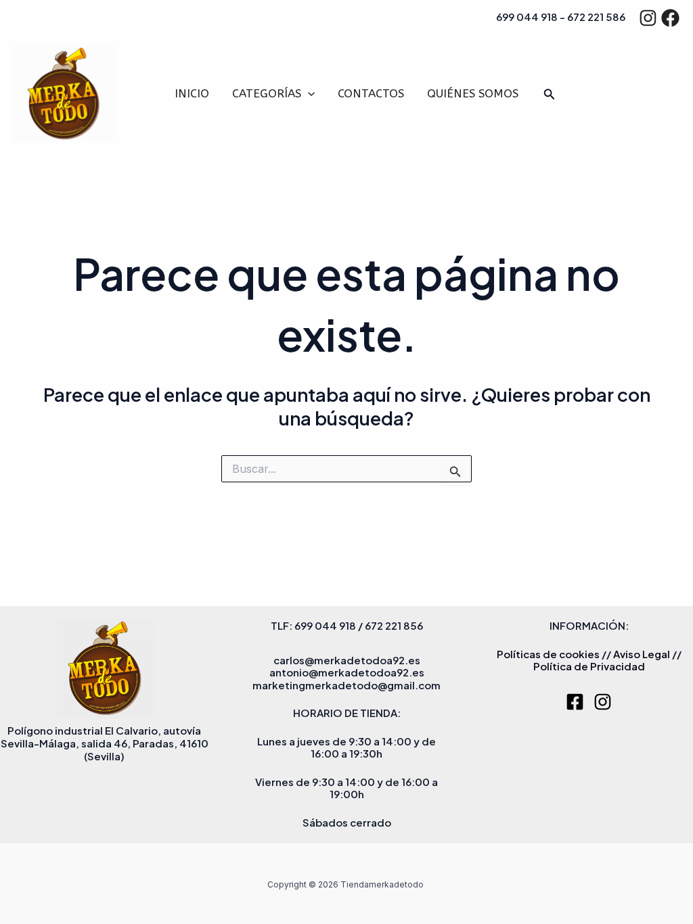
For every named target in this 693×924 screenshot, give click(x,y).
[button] (308, 94)
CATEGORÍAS (266, 93)
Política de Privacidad (589, 666)
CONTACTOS (371, 93)
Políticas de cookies (548, 653)
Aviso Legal (641, 653)
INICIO (192, 93)
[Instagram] (648, 18)
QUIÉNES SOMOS (472, 93)
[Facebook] (670, 18)
